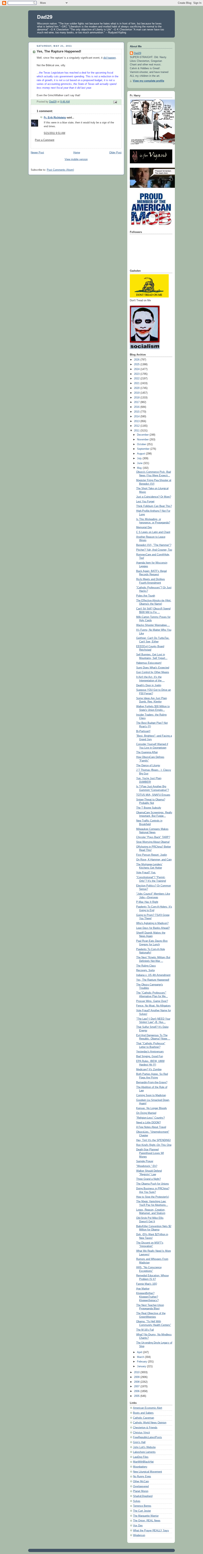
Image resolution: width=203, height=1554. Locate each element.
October (142, 444)
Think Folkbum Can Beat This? (154, 506)
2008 (137, 1382)
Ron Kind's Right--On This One (153, 1145)
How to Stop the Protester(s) (152, 1197)
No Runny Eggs (142, 1476)
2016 (137, 407)
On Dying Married (146, 1113)
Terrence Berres (142, 1506)
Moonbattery (140, 1466)
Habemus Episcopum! (149, 663)
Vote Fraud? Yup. (146, 872)
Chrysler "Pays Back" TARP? (153, 837)
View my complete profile (148, 80)
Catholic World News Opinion (149, 1422)
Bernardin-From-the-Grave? (151, 1082)
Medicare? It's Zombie (149, 1069)
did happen (109, 57)
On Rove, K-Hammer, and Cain (154, 859)
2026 (137, 359)
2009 (137, 1377)
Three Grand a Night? (148, 1179)
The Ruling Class (146, 965)
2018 (137, 397)
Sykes (136, 1501)
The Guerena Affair (147, 752)
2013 (137, 421)
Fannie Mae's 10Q (146, 1284)
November (143, 439)
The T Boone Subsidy (148, 807)
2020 (137, 388)
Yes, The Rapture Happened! (152, 980)
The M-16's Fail (145, 1329)
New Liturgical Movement (147, 1471)
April (140, 1352)
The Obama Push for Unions (152, 1183)
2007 (137, 1386)
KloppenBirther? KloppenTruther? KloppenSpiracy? (147, 1297)
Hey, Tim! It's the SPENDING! (153, 1140)
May (140, 468)
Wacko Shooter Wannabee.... (153, 625)
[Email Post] (115, 102)
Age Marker (142, 1288)
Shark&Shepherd (142, 1496)
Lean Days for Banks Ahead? (153, 928)
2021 (137, 383)
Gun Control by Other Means (152, 672)
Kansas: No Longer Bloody (151, 1108)
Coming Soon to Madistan (151, 1095)
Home (76, 152)
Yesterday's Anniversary (150, 1051)
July (140, 458)
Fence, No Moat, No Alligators (153, 1005)
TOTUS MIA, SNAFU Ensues (153, 794)
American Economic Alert (147, 1408)
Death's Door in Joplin (148, 685)
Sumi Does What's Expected (152, 667)
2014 (137, 416)
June (140, 463)
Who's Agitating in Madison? (152, 923)
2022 (137, 378)
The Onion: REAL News (146, 1520)
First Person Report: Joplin (151, 855)
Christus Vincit (141, 1432)
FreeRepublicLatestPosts (147, 1437)
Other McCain (141, 1481)
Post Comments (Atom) (60, 170)
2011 (137, 430)
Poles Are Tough (145, 595)
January (142, 1366)
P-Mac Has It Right (147, 902)
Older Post (115, 152)
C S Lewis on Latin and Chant (153, 532)
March (141, 1357)
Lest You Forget (145, 501)
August (141, 453)
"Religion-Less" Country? (150, 1117)
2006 (137, 1391)
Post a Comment (44, 140)
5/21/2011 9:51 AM (54, 133)
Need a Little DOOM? (148, 1122)
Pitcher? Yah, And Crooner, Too (154, 549)
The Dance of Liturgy (148, 765)
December (143, 434)
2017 (137, 402)
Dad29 (44, 17)
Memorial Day (144, 527)
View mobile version (76, 159)
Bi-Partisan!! (143, 731)
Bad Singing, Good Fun (149, 1056)
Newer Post (37, 152)
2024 (137, 369)
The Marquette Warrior (146, 1515)
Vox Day (138, 1525)
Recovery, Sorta (145, 970)
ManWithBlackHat (143, 1461)
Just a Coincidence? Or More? (153, 496)
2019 (137, 392)
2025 (137, 364)
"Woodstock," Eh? (146, 1166)
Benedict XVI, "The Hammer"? (153, 545)
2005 (137, 1396)
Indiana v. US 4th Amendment (153, 975)
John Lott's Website (144, 1447)
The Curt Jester (142, 1510)
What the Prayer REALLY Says (151, 1530)
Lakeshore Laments (144, 1452)
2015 (137, 411)
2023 (137, 374)
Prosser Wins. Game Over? (152, 1001)
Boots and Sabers (143, 1413)
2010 (137, 1372)
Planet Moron (140, 1491)
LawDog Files (140, 1457)
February (142, 1361)
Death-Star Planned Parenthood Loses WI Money (150, 1153)
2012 (137, 425)
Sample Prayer (144, 1161)
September (143, 449)
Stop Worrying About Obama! (153, 842)
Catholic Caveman (143, 1417)
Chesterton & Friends (145, 1427)
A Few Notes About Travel (151, 1127)
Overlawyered (141, 1486)
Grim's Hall (139, 1442)
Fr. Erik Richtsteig (55, 117)
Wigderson (139, 1535)
